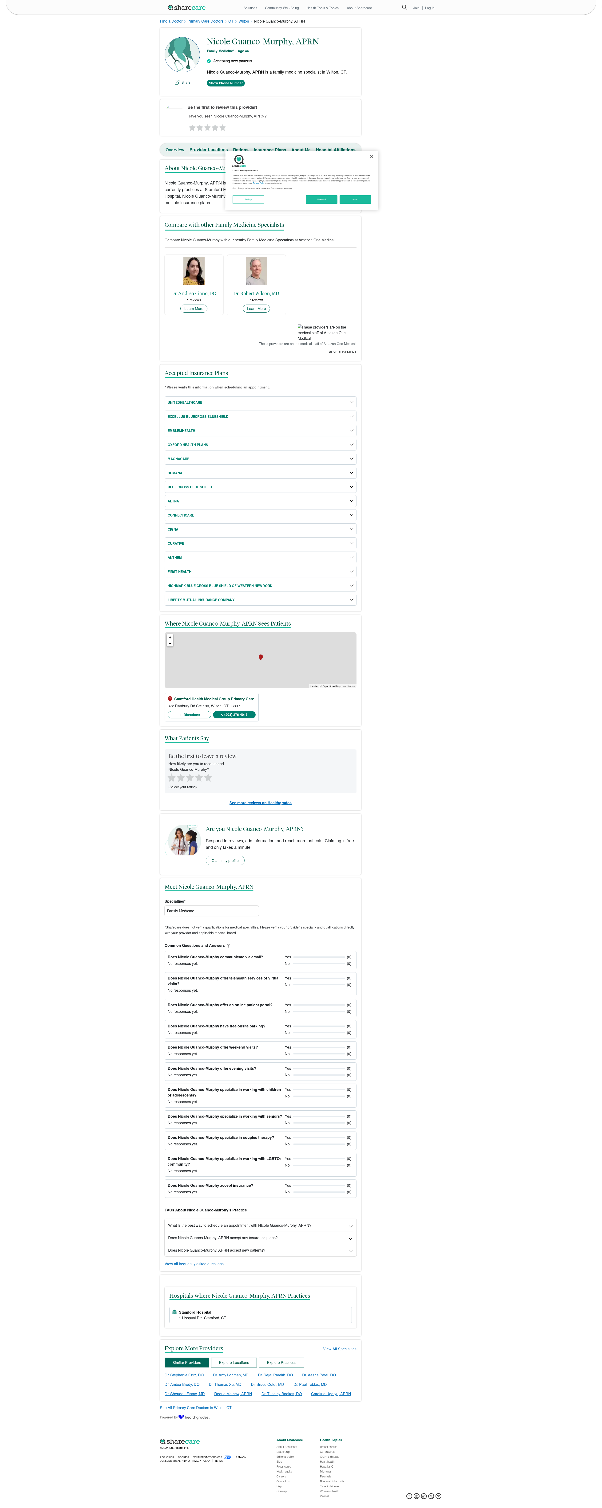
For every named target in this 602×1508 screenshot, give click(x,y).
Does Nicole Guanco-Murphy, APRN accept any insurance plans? (223, 1237)
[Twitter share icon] (431, 1497)
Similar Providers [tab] (186, 1362)
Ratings (241, 150)
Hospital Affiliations (336, 150)
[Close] (372, 156)
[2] (199, 126)
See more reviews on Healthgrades (261, 802)
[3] (207, 126)
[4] (215, 126)
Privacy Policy (259, 183)
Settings (248, 199)
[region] (302, 180)
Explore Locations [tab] (234, 1362)
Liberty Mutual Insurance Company (201, 599)
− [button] (170, 643)
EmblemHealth (181, 430)
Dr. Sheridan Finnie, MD (185, 1393)
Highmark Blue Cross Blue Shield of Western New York (220, 585)
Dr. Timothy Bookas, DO (281, 1393)
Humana (175, 472)
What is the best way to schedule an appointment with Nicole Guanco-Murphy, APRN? (239, 1225)
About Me (301, 150)
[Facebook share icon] (409, 1497)
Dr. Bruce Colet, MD (267, 1384)
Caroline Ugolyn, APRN (331, 1393)
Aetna (173, 501)
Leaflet (314, 686)
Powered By (169, 1417)
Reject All (321, 199)
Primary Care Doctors (205, 21)
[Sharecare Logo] (187, 7)
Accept (355, 199)
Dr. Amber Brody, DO (182, 1384)
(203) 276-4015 (236, 714)
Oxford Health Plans (188, 444)
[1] (191, 126)
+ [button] (170, 637)
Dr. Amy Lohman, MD (231, 1375)
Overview (175, 150)
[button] (227, 945)
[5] (223, 126)
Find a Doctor (171, 21)
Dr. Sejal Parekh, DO (275, 1375)
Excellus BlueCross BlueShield (198, 416)
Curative (176, 543)
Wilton (243, 21)
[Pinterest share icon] (438, 1497)
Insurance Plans (270, 150)
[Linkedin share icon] (424, 1497)
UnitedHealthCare (185, 402)
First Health (179, 571)
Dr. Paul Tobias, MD (310, 1384)
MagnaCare (178, 458)
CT (231, 21)
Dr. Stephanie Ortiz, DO (184, 1375)
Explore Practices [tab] (281, 1362)
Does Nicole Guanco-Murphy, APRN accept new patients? (216, 1250)
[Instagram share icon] (416, 1497)
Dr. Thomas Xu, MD (225, 1384)
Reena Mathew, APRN (233, 1393)
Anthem (175, 557)
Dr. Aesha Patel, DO (319, 1375)
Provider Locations (209, 149)
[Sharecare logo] (211, 1441)
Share (186, 82)
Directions (191, 714)
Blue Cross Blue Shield (190, 487)
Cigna (173, 529)
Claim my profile (225, 860)
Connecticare (181, 515)
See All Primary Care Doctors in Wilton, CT (196, 1407)
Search (404, 7)
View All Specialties (339, 1348)
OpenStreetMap (332, 686)
